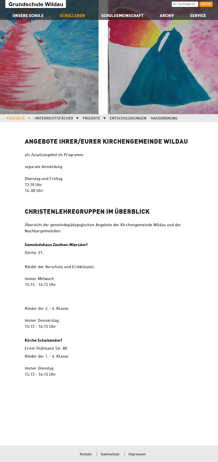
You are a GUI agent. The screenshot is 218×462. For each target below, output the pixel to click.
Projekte (91, 118)
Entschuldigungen (128, 118)
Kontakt (86, 454)
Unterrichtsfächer (54, 118)
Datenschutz (110, 454)
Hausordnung (164, 118)
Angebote (15, 118)
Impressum (137, 454)
